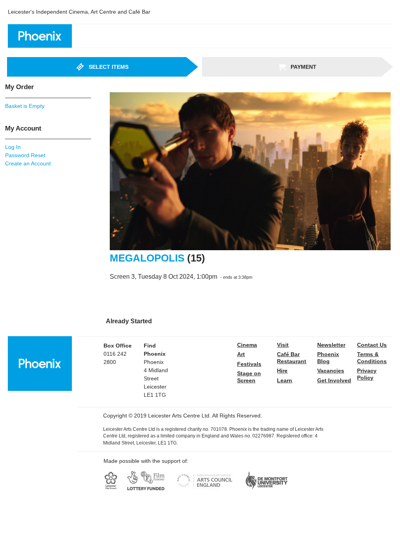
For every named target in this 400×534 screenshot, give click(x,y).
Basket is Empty (25, 106)
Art (241, 354)
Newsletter (331, 345)
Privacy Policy (367, 374)
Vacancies (330, 370)
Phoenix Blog (328, 357)
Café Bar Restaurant (291, 357)
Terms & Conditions (372, 357)
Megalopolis (147, 258)
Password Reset (25, 155)
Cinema (247, 345)
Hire (282, 370)
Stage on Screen (249, 376)
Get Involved (334, 380)
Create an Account (28, 163)
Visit (283, 345)
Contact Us (372, 345)
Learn (284, 380)
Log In (13, 147)
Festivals (249, 364)
